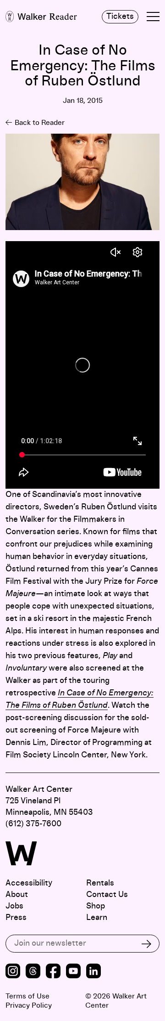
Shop (95, 906)
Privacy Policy (29, 1005)
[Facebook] (53, 972)
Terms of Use (28, 996)
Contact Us (107, 895)
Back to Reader (40, 122)
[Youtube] (73, 972)
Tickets (120, 16)
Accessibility (29, 883)
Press (16, 918)
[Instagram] (13, 972)
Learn (96, 918)
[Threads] (33, 972)
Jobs (14, 906)
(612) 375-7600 (33, 824)
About (17, 895)
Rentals (100, 883)
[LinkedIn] (93, 972)
